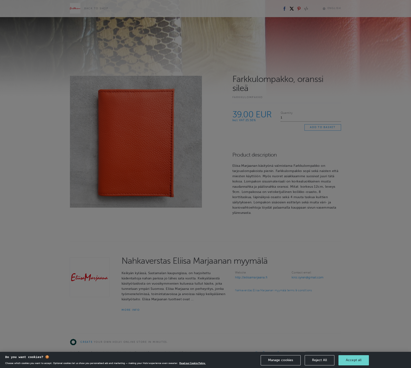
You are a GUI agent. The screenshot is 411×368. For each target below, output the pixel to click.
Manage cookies (280, 360)
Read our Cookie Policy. (192, 363)
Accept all (354, 360)
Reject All (319, 360)
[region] (205, 360)
